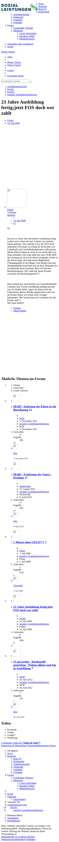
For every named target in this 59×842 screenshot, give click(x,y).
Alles (9, 57)
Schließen (30, 839)
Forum (10, 70)
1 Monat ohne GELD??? (28, 542)
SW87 (22, 677)
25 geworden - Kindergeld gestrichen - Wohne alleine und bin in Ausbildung (34, 665)
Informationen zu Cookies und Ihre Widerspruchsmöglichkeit (18, 838)
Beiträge (11, 215)
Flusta (22, 551)
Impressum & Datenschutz (13, 745)
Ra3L (22, 418)
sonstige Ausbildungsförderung (34, 424)
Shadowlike (25, 486)
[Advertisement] (29, 157)
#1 (14, 223)
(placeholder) (19, 799)
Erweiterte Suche (15, 76)
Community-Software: (20, 743)
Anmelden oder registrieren (20, 44)
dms (15, 453)
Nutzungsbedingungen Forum (41, 745)
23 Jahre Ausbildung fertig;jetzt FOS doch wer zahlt (33, 608)
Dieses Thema (8, 52)
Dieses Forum (14, 65)
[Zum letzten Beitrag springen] (15, 448)
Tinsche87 (18, 585)
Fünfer (10, 120)
